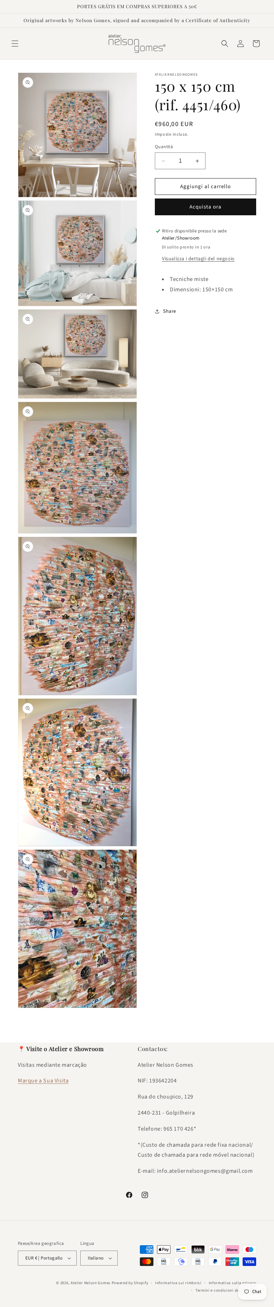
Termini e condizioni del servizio (226, 1290)
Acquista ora (205, 207)
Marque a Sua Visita (43, 1081)
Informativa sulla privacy (233, 1283)
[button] (15, 43)
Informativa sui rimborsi (178, 1283)
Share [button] (169, 311)
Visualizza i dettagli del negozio (198, 258)
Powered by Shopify (130, 1283)
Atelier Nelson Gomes (91, 1283)
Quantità (164, 147)
